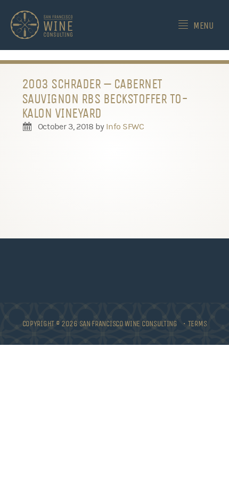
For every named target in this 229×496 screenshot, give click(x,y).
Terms (197, 323)
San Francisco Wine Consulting (41, 25)
